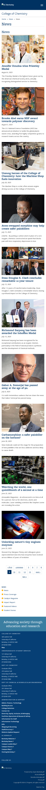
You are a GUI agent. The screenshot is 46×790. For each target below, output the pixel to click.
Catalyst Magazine (11, 598)
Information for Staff (9, 719)
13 (30, 572)
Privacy (41, 780)
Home (4, 19)
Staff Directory (8, 729)
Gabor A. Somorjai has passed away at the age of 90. (20, 386)
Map (3, 647)
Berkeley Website (9, 739)
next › (39, 572)
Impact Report (9, 602)
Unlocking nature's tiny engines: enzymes (21, 543)
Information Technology (10, 721)
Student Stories (10, 610)
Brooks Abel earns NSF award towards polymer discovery (20, 119)
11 (20, 572)
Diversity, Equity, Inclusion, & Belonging (16, 714)
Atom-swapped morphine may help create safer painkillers (23, 227)
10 (15, 572)
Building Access (7, 706)
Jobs (3, 724)
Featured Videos (10, 606)
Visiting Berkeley (8, 752)
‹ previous (20, 567)
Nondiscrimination (37, 777)
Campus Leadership (9, 744)
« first (11, 567)
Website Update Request (10, 732)
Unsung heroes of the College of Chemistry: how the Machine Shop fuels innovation (23, 176)
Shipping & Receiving (9, 727)
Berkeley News (8, 741)
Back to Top (40, 787)
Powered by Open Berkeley (34, 772)
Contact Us (5, 711)
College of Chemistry (14, 14)
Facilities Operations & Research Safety (16, 716)
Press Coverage (10, 594)
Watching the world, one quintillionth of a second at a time (22, 488)
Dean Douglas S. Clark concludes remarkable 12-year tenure (22, 279)
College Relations (8, 708)
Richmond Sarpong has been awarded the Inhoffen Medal (19, 331)
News (11, 19)
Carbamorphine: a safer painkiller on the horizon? (22, 436)
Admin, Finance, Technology (11, 703)
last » (25, 577)
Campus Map (7, 749)
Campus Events (8, 747)
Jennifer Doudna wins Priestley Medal (20, 67)
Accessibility (39, 774)
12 (25, 572)
